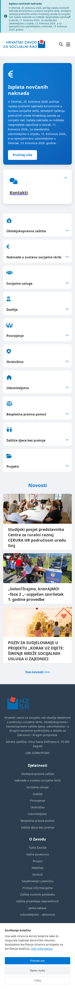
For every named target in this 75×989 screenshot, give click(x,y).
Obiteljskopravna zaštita (37, 774)
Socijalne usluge (37, 787)
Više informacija (41, 949)
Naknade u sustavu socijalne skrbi (37, 780)
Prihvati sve (37, 960)
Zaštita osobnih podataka (37, 894)
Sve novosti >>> (37, 672)
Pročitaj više (22, 155)
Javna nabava (37, 908)
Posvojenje (37, 800)
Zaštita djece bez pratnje (37, 827)
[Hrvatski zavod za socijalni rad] (24, 50)
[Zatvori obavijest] (70, 16)
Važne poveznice (37, 854)
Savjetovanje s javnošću (38, 881)
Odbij (37, 980)
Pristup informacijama (37, 888)
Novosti (37, 874)
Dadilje (37, 794)
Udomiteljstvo (37, 814)
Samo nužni (37, 970)
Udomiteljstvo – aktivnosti (37, 914)
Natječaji (37, 868)
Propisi (37, 861)
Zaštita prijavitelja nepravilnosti (37, 901)
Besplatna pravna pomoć (37, 821)
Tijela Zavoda (37, 847)
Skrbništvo (37, 807)
